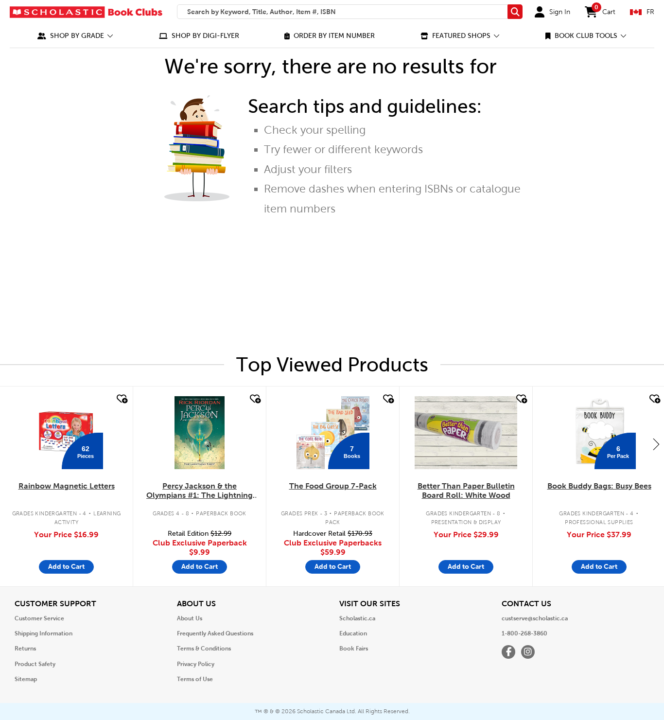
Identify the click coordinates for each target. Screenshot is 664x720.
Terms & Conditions (204, 648)
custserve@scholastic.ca (535, 618)
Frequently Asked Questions (215, 633)
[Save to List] (121, 399)
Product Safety (35, 664)
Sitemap (26, 679)
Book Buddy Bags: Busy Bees (599, 486)
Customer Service (39, 618)
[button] (75, 35)
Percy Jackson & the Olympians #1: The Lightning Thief (199, 491)
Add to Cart (66, 566)
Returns (25, 648)
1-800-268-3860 (524, 633)
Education (353, 633)
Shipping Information (43, 633)
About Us (189, 618)
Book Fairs (353, 648)
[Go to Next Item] (656, 444)
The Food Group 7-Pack (333, 486)
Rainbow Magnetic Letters (66, 486)
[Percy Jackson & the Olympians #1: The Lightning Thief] (199, 432)
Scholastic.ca (357, 618)
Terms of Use (195, 679)
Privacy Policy (195, 664)
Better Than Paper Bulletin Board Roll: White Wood (466, 490)
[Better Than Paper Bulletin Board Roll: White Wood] (466, 432)
